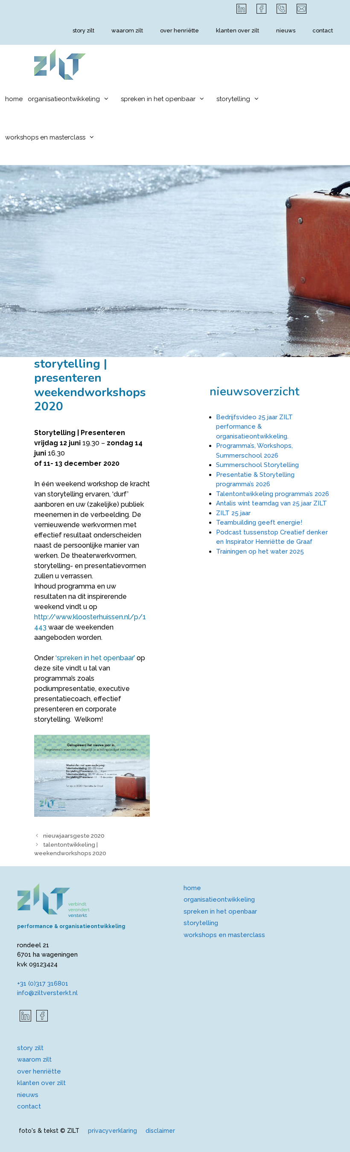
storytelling (233, 99)
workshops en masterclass (45, 137)
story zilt (83, 30)
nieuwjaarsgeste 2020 (74, 835)
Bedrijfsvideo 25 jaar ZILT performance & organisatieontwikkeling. (254, 426)
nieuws (285, 30)
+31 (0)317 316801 (42, 983)
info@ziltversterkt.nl (47, 993)
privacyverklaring (112, 1130)
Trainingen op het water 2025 (260, 551)
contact (322, 30)
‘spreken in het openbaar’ (95, 658)
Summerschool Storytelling (257, 465)
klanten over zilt (237, 30)
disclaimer (160, 1130)
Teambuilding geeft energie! (259, 522)
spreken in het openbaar (158, 99)
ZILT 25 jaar (233, 513)
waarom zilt (127, 30)
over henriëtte (179, 30)
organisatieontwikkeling (64, 99)
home (14, 99)
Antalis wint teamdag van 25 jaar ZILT (271, 503)
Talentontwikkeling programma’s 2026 (272, 494)
